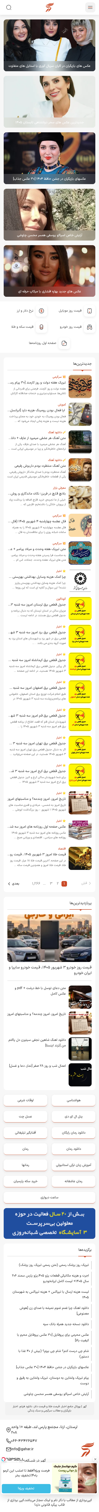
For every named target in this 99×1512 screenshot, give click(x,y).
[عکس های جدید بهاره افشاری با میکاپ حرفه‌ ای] (49, 271)
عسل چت (25, 1116)
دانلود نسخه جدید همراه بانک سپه (66, 1324)
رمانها (25, 1165)
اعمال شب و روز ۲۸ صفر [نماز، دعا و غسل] (37, 1066)
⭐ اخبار (61, 571)
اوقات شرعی (25, 1100)
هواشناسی (74, 1100)
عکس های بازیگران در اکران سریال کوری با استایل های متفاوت (49, 66)
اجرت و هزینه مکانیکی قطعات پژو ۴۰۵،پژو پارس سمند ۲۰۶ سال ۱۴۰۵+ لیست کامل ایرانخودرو (50, 1278)
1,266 (36, 884)
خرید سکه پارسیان (26, 1181)
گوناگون (61, 599)
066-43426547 (24, 1441)
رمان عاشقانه (73, 1181)
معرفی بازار (59, 488)
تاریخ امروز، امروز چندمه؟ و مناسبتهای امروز (37, 799)
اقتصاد (62, 849)
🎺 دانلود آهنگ (57, 432)
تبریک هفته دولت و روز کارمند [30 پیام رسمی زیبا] (33, 382)
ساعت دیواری (49, 1197)
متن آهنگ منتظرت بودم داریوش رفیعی (40, 466)
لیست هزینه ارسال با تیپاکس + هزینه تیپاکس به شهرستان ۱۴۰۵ (50, 1294)
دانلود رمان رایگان (73, 1132)
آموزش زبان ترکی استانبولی (73, 1165)
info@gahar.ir (22, 1449)
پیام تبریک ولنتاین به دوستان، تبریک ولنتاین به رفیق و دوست (53, 1381)
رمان (25, 1149)
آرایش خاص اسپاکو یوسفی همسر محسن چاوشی (49, 235)
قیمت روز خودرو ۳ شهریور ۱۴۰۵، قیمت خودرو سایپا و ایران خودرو (50, 970)
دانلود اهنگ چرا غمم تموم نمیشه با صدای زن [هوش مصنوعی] (54, 1311)
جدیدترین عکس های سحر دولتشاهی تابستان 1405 (49, 122)
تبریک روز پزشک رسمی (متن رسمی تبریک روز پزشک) (54, 1265)
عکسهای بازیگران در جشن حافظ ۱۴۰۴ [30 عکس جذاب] (49, 178)
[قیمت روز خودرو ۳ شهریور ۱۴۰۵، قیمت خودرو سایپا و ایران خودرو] (49, 938)
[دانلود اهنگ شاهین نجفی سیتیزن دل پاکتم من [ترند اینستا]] (80, 1049)
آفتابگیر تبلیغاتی (25, 1132)
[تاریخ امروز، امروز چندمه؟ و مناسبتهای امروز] (80, 1023)
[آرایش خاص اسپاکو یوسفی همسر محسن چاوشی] (49, 215)
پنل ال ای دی (74, 1116)
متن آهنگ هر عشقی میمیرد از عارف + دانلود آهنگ (33, 438)
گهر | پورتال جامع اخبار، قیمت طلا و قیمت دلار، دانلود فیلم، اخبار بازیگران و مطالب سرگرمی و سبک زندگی (50, 1408)
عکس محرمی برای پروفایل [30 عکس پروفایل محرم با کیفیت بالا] (53, 1338)
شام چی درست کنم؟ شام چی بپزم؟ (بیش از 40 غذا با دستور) (53, 1354)
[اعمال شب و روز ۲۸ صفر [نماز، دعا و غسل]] (80, 1074)
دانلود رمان (73, 1149)
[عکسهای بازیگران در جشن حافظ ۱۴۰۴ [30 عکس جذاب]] (49, 158)
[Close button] (95, 1459)
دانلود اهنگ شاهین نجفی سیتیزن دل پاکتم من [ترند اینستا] (37, 1043)
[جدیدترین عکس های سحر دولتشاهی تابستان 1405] (49, 102)
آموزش (62, 405)
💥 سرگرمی (59, 377)
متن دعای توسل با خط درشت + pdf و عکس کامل (40, 991)
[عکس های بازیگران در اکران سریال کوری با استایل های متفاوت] (49, 45)
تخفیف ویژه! (26, 1488)
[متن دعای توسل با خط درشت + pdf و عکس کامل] (80, 997)
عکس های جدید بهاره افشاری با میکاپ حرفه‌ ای (49, 291)
